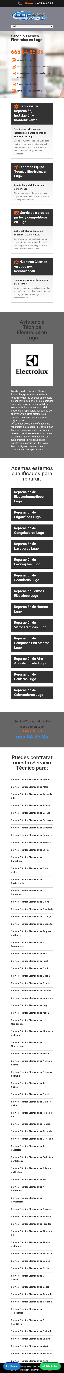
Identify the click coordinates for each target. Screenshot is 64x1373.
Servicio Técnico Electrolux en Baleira (30, 805)
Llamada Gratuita (24, 60)
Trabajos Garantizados (27, 84)
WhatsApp (52, 1366)
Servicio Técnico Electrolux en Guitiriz (31, 968)
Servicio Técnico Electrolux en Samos (30, 1261)
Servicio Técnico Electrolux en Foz (29, 953)
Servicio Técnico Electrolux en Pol (28, 1179)
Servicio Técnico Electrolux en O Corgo (31, 916)
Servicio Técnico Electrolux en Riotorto (31, 1253)
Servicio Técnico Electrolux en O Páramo (32, 1139)
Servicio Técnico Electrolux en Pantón (30, 1124)
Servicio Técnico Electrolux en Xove (29, 1361)
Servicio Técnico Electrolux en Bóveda (31, 842)
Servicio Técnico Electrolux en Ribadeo (31, 1224)
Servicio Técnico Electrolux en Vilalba (30, 1339)
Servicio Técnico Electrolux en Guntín (30, 976)
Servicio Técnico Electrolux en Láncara (31, 990)
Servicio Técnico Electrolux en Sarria (30, 1268)
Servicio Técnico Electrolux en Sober (30, 1287)
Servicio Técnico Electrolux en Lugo (29, 1005)
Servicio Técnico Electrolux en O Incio (30, 983)
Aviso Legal (47, 1370)
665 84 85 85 (45, 3)
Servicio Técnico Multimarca (29, 91)
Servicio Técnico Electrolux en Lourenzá (32, 998)
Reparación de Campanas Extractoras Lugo (32, 642)
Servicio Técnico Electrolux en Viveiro (30, 1346)
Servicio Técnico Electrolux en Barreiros (32, 820)
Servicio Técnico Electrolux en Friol (29, 961)
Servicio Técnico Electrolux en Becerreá (31, 827)
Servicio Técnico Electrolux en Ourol (30, 1094)
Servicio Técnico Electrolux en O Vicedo (31, 1331)
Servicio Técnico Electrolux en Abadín (30, 779)
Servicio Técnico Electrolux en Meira (30, 1013)
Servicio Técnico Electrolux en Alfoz (29, 787)
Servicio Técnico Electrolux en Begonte (31, 835)
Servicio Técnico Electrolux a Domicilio (34, 67)
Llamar (14, 1366)
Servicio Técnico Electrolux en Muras (30, 1053)
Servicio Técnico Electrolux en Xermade (31, 1353)
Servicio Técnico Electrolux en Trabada (31, 1301)
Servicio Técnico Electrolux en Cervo (30, 902)
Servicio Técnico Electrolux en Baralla (30, 813)
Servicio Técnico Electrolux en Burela (30, 850)
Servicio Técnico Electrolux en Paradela (31, 1131)
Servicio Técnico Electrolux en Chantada (32, 909)
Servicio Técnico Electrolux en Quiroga (31, 1209)
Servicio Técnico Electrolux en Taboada (31, 1294)
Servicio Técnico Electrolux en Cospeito (32, 924)
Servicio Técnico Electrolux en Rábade (31, 1216)
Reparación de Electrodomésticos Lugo (29, 496)
